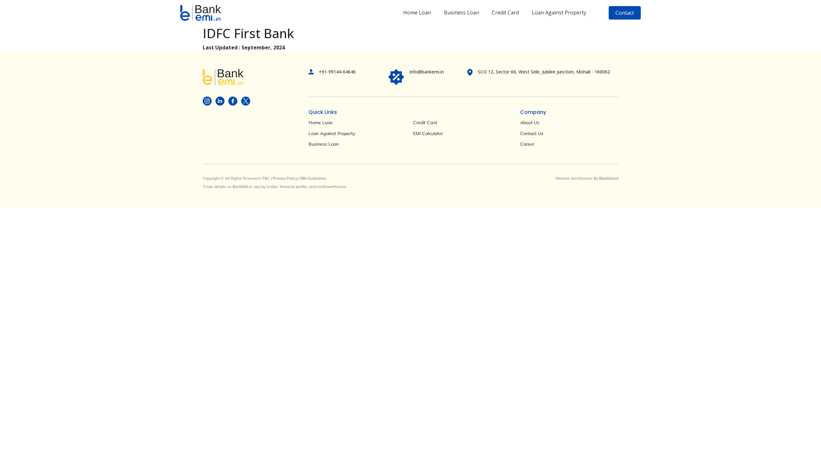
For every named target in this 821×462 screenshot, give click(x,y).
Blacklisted (608, 178)
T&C (266, 178)
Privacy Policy (285, 178)
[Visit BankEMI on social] (207, 100)
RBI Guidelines (313, 178)
